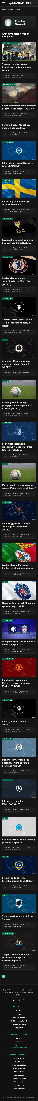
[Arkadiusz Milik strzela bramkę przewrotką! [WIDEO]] (19, 826)
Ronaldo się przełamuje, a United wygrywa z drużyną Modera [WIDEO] (16, 683)
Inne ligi (5, 381)
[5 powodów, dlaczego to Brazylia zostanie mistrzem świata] (19, 51)
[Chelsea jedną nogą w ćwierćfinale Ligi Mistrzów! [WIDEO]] (19, 265)
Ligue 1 (5, 464)
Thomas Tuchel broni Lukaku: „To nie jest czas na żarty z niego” (17, 322)
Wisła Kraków (19, 1082)
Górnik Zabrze (19, 1085)
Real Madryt (19, 1062)
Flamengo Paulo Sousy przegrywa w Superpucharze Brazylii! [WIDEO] (17, 405)
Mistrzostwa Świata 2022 (11, 43)
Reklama (19, 1038)
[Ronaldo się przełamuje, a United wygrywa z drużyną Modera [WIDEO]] (19, 667)
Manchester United (19, 1065)
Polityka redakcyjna (19, 1024)
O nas (19, 1014)
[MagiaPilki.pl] (21, 3)
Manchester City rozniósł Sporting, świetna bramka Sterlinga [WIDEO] (15, 762)
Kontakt (19, 1042)
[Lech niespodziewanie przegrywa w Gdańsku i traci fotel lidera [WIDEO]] (19, 431)
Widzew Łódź (19, 1072)
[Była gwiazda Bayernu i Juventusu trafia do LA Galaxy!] (19, 865)
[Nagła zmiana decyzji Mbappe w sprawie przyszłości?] (19, 590)
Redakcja (19, 1011)
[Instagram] (19, 1000)
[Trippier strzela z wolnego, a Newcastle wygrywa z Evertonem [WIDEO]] (19, 941)
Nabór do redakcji (19, 1017)
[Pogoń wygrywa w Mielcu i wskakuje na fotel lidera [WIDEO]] (19, 510)
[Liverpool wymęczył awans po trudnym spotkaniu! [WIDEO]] (19, 227)
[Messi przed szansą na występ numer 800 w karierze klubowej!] (19, 472)
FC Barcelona (19, 1058)
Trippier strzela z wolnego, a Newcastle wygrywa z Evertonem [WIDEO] (17, 957)
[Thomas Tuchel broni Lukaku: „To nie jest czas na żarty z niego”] (19, 307)
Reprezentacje (8, 180)
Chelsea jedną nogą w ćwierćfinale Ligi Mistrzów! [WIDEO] (16, 281)
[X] (24, 1000)
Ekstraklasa (7, 422)
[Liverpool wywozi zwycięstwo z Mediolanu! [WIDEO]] (19, 629)
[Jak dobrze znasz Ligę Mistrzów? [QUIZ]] (19, 788)
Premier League (8, 142)
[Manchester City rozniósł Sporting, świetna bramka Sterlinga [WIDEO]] (19, 747)
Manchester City (19, 1068)
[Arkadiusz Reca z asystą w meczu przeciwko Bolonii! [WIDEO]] (19, 348)
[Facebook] (14, 1000)
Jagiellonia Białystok (19, 1078)
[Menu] (3, 3)
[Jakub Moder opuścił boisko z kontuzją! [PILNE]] (19, 150)
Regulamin (19, 1028)
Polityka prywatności (19, 1021)
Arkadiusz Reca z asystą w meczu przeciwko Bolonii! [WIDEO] (16, 364)
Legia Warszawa (19, 1088)
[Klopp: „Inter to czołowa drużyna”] (19, 708)
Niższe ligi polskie (9, 84)
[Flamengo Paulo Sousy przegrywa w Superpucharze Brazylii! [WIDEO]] (19, 389)
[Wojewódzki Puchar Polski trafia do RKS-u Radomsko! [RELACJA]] (19, 93)
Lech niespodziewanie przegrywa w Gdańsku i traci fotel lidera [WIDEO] (17, 446)
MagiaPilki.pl (5, 9)
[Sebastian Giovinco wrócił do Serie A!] (19, 903)
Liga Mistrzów (7, 218)
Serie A (5, 340)
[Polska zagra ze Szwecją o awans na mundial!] (19, 188)
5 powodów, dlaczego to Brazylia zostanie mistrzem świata (16, 67)
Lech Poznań (19, 1075)
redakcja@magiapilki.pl (19, 1047)
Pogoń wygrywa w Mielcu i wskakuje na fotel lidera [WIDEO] (16, 526)
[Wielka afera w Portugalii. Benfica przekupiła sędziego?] (19, 552)
